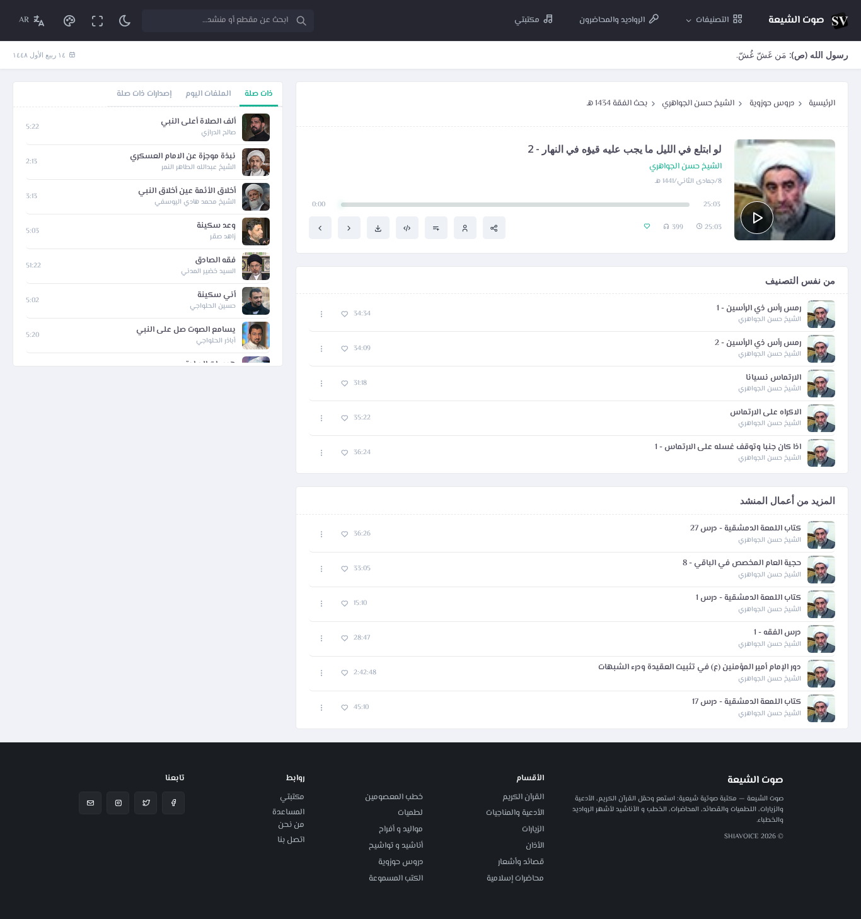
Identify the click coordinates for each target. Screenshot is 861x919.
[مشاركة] (494, 227)
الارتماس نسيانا (773, 378)
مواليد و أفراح (401, 829)
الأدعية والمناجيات (515, 813)
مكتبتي (292, 797)
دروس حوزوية (771, 103)
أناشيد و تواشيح (396, 846)
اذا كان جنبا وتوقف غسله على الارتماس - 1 (728, 448)
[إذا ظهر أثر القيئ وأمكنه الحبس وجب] (320, 227)
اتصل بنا (290, 840)
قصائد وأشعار (521, 862)
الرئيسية (822, 103)
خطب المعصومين (394, 797)
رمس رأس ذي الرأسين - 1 (759, 309)
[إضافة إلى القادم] (436, 227)
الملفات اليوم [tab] (208, 94)
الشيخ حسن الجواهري (698, 103)
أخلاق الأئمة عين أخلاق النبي (187, 191)
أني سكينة (216, 295)
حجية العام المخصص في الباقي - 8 (742, 564)
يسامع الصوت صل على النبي (186, 330)
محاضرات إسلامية (515, 878)
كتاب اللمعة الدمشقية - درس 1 (748, 598)
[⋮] (322, 314)
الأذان (535, 846)
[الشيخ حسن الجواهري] (465, 227)
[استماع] (757, 217)
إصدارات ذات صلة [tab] (144, 94)
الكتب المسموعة (396, 878)
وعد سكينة (216, 226)
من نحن (291, 825)
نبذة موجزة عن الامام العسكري (183, 157)
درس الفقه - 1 (777, 633)
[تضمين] (407, 227)
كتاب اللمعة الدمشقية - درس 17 (746, 702)
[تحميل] (378, 227)
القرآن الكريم (523, 797)
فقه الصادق (215, 261)
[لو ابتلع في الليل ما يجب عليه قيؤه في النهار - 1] (349, 227)
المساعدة (288, 812)
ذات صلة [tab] (259, 94)
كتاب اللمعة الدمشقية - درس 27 (745, 529)
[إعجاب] (344, 314)
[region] (148, 236)
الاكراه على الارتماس (765, 413)
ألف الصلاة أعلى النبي (198, 122)
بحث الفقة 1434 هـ (617, 103)
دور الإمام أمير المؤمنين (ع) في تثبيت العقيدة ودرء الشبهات (699, 668)
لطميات (410, 813)
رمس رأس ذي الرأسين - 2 (758, 343)
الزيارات (533, 829)
